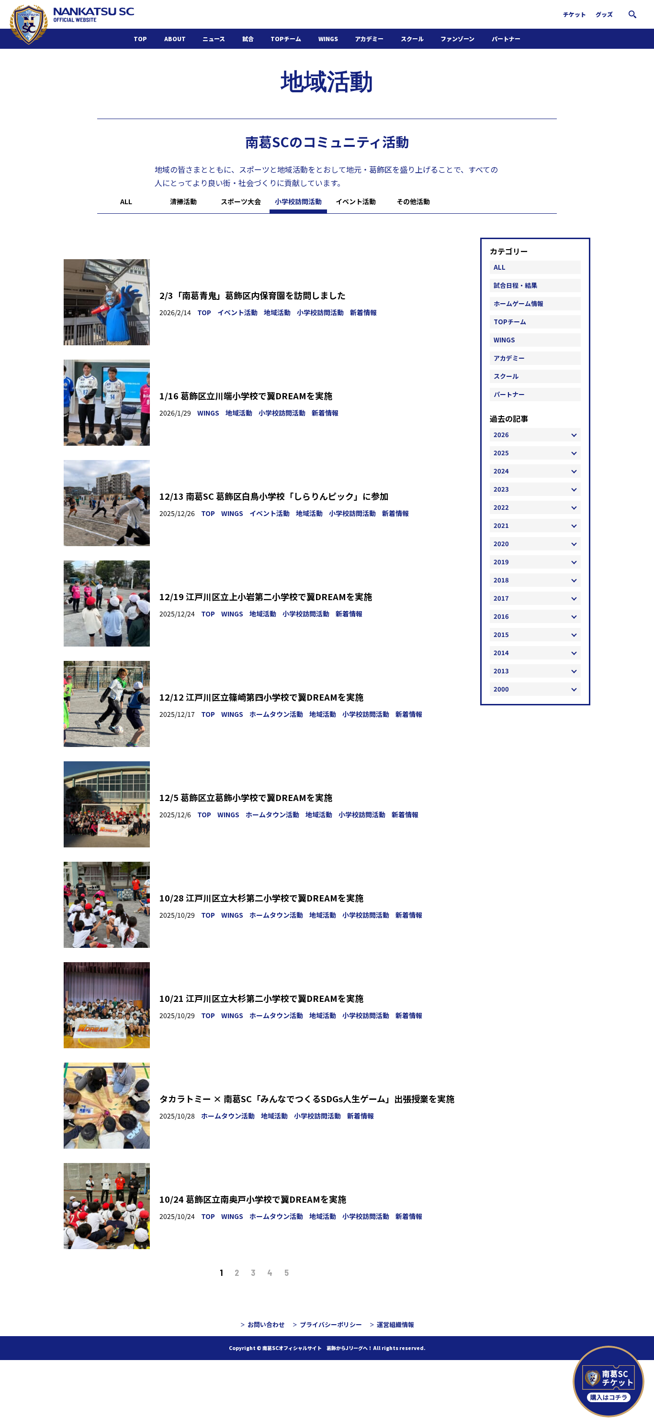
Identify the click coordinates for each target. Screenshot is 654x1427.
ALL (126, 201)
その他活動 (413, 201)
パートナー (506, 38)
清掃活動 (183, 201)
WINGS (328, 38)
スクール (412, 38)
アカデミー (369, 38)
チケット (574, 14)
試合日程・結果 (515, 285)
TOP (140, 38)
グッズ (604, 14)
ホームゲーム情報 (518, 303)
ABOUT (175, 38)
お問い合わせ (266, 1324)
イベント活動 (356, 201)
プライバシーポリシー (331, 1324)
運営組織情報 (395, 1324)
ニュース (214, 38)
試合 (248, 38)
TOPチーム (286, 38)
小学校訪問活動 (298, 201)
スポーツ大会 (241, 201)
